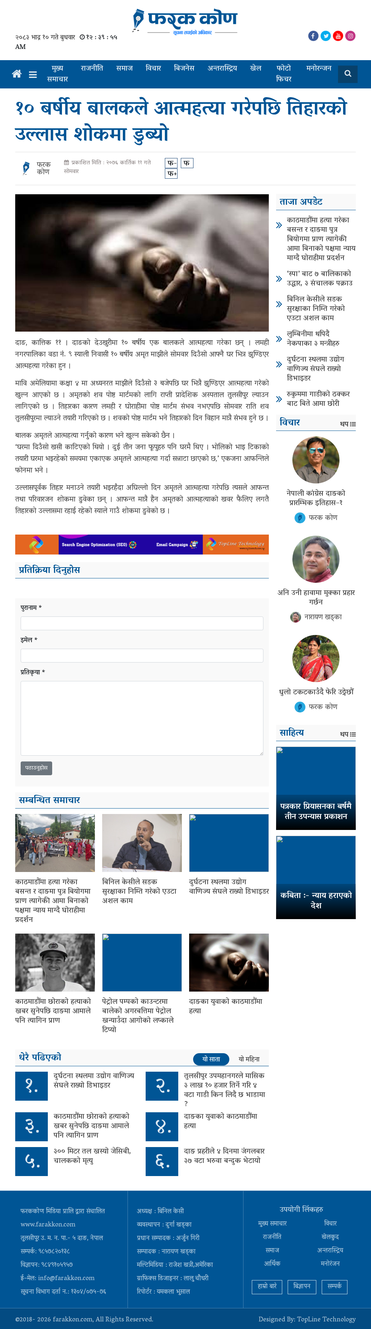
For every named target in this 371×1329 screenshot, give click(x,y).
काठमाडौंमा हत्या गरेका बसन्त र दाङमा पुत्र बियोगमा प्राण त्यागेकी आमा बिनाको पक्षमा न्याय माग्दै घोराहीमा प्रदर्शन (53, 901)
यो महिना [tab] (249, 1060)
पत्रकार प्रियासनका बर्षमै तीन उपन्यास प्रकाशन (315, 812)
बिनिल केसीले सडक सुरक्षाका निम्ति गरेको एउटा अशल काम (139, 892)
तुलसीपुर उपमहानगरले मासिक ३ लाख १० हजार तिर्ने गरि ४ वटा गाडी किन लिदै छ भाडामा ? (224, 1091)
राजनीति (92, 69)
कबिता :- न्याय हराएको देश (316, 901)
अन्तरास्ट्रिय (222, 69)
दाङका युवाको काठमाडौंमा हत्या (225, 1006)
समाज (124, 69)
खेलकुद (330, 1238)
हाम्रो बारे (267, 1287)
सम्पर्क (335, 1287)
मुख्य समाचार (57, 74)
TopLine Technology (326, 1320)
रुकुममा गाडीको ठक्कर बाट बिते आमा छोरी (318, 399)
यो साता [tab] (211, 1060)
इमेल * (29, 641)
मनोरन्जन (319, 69)
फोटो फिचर (283, 74)
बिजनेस (184, 69)
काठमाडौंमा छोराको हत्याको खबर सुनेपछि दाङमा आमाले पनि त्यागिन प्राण (53, 1011)
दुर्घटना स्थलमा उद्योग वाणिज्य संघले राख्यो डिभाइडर (229, 887)
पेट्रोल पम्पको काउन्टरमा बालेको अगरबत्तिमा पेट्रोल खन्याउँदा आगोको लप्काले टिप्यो (138, 1016)
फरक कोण (44, 168)
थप (344, 425)
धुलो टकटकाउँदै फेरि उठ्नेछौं (316, 692)
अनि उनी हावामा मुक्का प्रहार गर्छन (316, 598)
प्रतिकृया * (33, 673)
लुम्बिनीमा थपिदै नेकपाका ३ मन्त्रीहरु (313, 339)
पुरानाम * (31, 609)
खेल (255, 69)
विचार (153, 69)
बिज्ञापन (301, 1287)
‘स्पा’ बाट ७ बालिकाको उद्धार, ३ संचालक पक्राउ (320, 279)
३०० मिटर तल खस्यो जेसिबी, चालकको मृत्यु (92, 1156)
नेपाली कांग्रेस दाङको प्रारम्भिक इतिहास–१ (316, 498)
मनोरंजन (330, 1264)
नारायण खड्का (323, 617)
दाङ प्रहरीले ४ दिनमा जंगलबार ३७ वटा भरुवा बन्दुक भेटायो (224, 1156)
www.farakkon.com (48, 1225)
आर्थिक (272, 1264)
